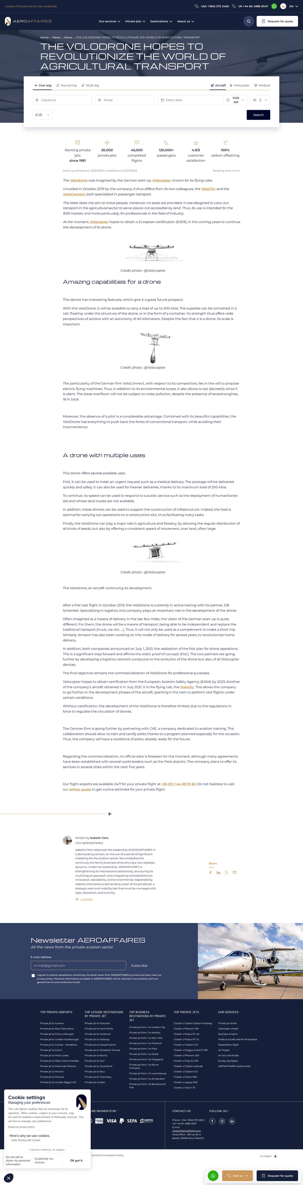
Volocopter (161, 180)
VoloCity (208, 189)
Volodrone (78, 180)
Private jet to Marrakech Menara (102, 1050)
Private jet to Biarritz (96, 1055)
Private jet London (95, 1082)
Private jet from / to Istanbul (144, 1032)
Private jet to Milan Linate (54, 1055)
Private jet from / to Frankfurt (145, 1043)
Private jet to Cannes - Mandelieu (58, 1044)
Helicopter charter (228, 1028)
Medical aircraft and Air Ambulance (237, 1039)
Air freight (224, 1050)
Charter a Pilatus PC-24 (186, 1034)
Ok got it (76, 1160)
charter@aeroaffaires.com (186, 1130)
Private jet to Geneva (52, 1023)
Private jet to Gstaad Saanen (100, 1044)
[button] (9, 1178)
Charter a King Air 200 (186, 1060)
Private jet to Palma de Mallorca (58, 1066)
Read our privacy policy (21, 1127)
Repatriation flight (228, 1044)
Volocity (187, 687)
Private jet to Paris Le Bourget (57, 1034)
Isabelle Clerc (99, 837)
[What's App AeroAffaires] (274, 6)
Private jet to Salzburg (97, 1039)
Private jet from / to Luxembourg (147, 1073)
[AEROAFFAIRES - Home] (28, 21)
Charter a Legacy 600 (185, 1082)
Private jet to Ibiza (95, 1071)
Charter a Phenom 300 (186, 1055)
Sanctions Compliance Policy (107, 1155)
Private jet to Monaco (52, 1076)
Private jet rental (227, 1023)
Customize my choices (44, 1160)
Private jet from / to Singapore (146, 1059)
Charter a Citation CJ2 (186, 1044)
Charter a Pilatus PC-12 (186, 1039)
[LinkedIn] (283, 6)
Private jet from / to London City (147, 1027)
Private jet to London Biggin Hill (58, 1082)
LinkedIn (87, 899)
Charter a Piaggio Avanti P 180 (191, 1050)
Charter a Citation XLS (186, 1071)
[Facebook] (212, 1121)
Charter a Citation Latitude (188, 1066)
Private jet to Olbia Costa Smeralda (59, 1060)
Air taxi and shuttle (228, 1055)
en (291, 6)
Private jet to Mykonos (97, 1023)
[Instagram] (222, 1121)
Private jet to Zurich (51, 1050)
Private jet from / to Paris (143, 1048)
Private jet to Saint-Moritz (99, 1028)
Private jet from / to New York (146, 1037)
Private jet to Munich (51, 1071)
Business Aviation (228, 1034)
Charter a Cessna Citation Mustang (193, 1023)
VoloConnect (74, 194)
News (56, 37)
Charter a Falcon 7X (184, 1087)
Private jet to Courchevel (98, 1066)
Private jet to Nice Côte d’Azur (57, 1028)
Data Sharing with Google (26, 1140)
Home (44, 37)
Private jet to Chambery (98, 1076)
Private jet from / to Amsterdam (147, 1078)
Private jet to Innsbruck (97, 1034)
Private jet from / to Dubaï (143, 1054)
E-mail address (41, 957)
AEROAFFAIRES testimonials (234, 1066)
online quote (80, 789)
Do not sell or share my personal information (18, 1160)
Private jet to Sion (95, 1060)
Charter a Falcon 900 (185, 1076)
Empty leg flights (228, 1060)
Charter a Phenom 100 (186, 1028)
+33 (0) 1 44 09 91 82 (178, 784)
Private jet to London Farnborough (59, 1039)
